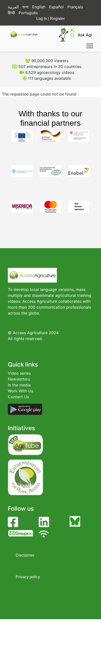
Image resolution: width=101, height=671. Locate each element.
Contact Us (18, 396)
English (38, 6)
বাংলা (25, 6)
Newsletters (19, 379)
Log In (41, 18)
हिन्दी (11, 12)
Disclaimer (25, 555)
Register (57, 18)
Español (56, 6)
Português (28, 12)
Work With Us (20, 390)
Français (75, 6)
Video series (19, 373)
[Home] (26, 34)
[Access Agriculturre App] (25, 408)
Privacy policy (28, 577)
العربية (13, 6)
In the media (19, 385)
